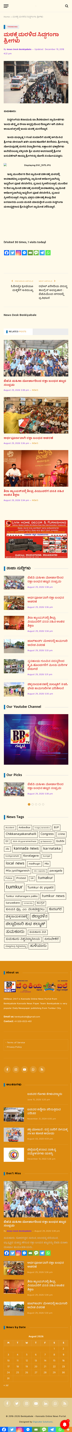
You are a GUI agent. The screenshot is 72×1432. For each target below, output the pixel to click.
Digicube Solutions (43, 1422)
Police (9, 878)
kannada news (26, 848)
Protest (21, 878)
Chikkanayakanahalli (21, 834)
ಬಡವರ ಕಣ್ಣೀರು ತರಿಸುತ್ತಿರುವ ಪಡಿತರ (44, 1112)
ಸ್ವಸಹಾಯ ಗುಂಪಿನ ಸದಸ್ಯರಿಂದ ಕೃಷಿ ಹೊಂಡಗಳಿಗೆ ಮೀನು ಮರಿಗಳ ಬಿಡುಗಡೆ (47, 665)
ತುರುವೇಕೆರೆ (51, 939)
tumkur (14, 887)
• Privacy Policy (14, 1047)
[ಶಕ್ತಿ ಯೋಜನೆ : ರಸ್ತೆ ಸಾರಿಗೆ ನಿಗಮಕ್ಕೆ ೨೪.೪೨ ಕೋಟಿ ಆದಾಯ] (14, 1135)
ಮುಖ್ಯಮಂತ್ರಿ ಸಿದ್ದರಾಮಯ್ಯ (16, 946)
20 (36, 1367)
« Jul (6, 1385)
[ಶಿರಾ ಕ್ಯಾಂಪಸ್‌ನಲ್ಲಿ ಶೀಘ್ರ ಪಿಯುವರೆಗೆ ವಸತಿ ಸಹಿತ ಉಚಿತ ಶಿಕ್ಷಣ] (36, 468)
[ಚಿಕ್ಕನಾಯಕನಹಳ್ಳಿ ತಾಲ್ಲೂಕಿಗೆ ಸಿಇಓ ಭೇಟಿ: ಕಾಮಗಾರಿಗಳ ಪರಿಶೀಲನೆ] (14, 689)
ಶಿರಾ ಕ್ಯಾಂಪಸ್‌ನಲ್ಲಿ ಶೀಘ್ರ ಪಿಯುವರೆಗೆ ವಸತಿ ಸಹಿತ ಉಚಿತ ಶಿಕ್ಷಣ (34, 493)
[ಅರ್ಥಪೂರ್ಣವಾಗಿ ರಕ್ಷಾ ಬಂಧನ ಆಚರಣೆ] (36, 415)
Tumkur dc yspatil (41, 888)
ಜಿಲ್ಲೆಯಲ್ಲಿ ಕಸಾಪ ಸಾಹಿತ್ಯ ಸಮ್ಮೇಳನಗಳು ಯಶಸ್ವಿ (41, 1152)
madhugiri (34, 864)
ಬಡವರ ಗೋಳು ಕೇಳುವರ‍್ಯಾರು (44, 1094)
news (35, 390)
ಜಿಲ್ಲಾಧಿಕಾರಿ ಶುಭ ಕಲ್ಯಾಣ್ (25, 924)
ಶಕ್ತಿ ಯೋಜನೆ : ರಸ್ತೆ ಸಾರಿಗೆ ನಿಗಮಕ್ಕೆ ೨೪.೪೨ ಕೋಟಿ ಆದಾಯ (47, 1132)
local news (15, 863)
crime (61, 834)
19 (26, 1367)
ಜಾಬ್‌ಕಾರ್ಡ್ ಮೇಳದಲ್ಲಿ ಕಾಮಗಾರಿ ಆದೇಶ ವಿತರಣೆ (48, 643)
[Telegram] (42, 252)
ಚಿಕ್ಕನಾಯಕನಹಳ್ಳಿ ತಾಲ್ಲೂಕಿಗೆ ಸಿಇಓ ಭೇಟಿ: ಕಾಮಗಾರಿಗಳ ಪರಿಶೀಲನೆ (48, 687)
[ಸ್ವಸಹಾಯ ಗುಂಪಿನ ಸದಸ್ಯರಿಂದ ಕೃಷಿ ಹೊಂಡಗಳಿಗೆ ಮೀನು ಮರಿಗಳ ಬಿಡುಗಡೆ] (14, 666)
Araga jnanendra (42, 828)
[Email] (30, 252)
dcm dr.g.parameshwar (25, 841)
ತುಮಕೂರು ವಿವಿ (37, 932)
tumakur (45, 878)
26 (26, 1372)
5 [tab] (43, 804)
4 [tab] (39, 804)
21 (45, 1367)
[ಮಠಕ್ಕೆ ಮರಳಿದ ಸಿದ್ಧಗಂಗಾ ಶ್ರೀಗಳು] (36, 82)
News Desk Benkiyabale (19, 49)
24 (8, 1372)
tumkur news (53, 896)
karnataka (52, 848)
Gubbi (60, 841)
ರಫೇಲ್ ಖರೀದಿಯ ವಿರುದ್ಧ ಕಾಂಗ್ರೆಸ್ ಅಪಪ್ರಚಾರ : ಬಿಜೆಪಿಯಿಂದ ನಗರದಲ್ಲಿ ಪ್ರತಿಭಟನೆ (53, 292)
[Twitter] (12, 252)
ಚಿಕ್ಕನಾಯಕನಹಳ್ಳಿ (17, 916)
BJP (56, 827)
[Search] (66, 6)
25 (17, 1372)
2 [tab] (32, 804)
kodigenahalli (12, 856)
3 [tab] (36, 804)
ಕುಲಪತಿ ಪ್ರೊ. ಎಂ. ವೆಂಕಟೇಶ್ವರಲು (25, 909)
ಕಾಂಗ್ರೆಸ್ (40, 903)
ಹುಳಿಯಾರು (38, 946)
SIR (32, 878)
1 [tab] (29, 804)
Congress (47, 834)
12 (27, 1361)
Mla (46, 863)
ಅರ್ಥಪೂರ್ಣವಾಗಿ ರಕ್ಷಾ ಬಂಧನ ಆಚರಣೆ (28, 438)
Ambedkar (24, 827)
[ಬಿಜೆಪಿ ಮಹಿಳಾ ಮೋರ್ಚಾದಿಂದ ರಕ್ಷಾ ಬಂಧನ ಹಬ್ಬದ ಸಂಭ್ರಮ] (36, 358)
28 (45, 1372)
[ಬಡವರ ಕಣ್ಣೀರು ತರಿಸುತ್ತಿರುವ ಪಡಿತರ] (14, 1115)
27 (36, 1372)
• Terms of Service (15, 1043)
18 (17, 1367)
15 (54, 1361)
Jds (7, 849)
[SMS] (36, 252)
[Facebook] (6, 252)
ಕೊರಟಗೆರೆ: (55, 909)
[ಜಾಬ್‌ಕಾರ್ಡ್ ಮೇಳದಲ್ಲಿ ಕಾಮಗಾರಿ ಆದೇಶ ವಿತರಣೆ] (14, 646)
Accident (10, 828)
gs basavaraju (46, 841)
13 (36, 1361)
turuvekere (13, 903)
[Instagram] (18, 252)
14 (45, 1361)
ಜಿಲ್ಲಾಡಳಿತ (39, 916)
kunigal (46, 856)
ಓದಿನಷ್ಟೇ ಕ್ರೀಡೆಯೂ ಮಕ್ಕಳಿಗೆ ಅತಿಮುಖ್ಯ (21, 288)
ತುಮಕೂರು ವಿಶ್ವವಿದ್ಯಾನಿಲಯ (23, 939)
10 (8, 1361)
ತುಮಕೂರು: (15, 932)
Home (7, 17)
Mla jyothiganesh (18, 871)
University (28, 903)
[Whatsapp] (48, 252)
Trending (12, 27)
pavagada (55, 871)
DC (7, 841)
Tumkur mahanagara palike (22, 896)
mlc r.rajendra (39, 871)
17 (8, 1367)
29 (54, 1372)
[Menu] (6, 6)
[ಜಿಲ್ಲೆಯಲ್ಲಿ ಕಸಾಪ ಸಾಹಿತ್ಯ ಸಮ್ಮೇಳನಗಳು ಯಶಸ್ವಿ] (14, 1155)
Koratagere (31, 856)
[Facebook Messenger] (24, 252)
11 (17, 1361)
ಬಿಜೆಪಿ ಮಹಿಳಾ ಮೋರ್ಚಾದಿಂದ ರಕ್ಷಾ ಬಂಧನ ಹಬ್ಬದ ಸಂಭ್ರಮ (35, 383)
